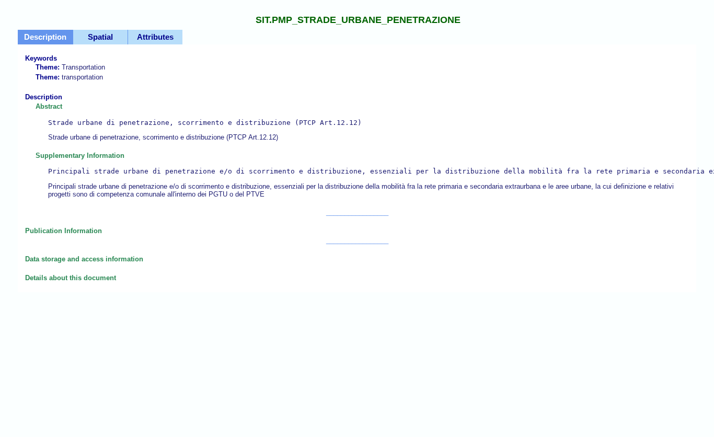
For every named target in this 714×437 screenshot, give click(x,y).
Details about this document (70, 278)
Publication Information (63, 231)
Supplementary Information (362, 175)
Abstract (199, 121)
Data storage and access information (84, 259)
